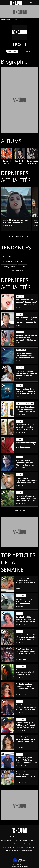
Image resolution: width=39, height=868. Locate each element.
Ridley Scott (9, 266)
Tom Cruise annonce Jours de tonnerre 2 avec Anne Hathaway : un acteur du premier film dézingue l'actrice (26, 322)
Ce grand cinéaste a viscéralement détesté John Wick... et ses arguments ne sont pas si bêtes (26, 674)
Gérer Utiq (17, 851)
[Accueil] (16, 3)
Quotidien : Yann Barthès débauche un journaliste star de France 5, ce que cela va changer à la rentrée (26, 709)
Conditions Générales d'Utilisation (12, 837)
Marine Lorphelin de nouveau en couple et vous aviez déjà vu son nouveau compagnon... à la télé (26, 688)
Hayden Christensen (13, 261)
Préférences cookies (27, 851)
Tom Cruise (8, 256)
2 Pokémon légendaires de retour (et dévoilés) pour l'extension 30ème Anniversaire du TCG (25, 410)
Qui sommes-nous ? (29, 837)
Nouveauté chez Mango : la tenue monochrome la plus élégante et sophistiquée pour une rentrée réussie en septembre (26, 448)
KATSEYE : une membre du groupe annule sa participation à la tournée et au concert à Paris (26, 338)
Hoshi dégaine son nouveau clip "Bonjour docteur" (15, 221)
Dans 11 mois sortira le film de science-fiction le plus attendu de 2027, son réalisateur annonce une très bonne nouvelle (26, 393)
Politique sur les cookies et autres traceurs (24, 840)
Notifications (9, 851)
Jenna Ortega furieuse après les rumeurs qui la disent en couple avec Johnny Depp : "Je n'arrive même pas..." (26, 741)
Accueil (3, 19)
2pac (22, 266)
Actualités (27, 51)
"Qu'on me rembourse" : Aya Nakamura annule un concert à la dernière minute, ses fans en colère (26, 374)
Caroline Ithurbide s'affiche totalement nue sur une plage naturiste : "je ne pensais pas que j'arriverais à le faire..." (26, 621)
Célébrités (9, 19)
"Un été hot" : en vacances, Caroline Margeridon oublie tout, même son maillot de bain (26, 581)
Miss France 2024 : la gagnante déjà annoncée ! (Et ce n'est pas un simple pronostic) (26, 652)
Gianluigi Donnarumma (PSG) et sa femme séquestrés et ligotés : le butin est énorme (25, 775)
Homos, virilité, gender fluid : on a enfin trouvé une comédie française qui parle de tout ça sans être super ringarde (26, 727)
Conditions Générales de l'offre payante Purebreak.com (18, 847)
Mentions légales (6, 840)
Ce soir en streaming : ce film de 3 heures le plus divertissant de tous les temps (26, 356)
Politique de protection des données (19, 844)
